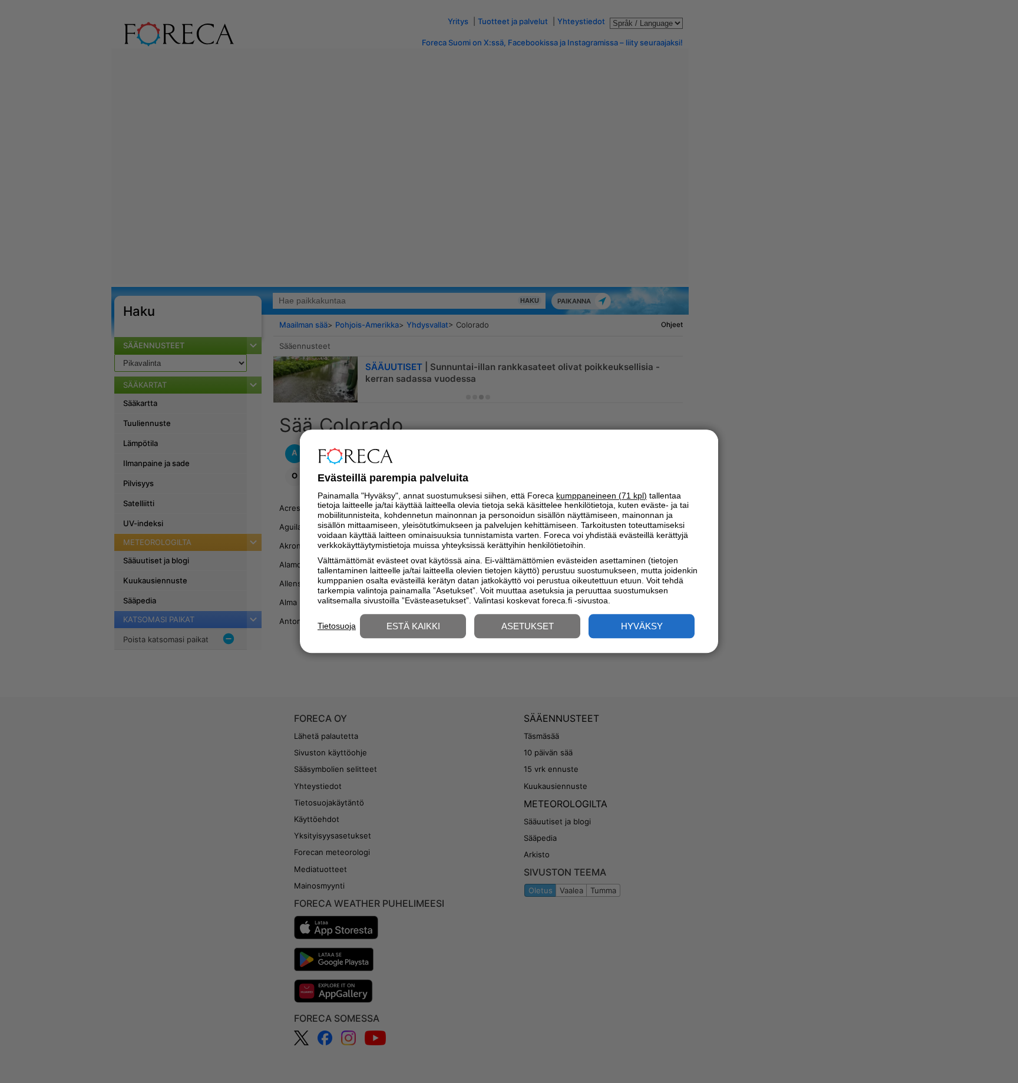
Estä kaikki (413, 627)
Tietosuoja (337, 625)
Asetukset (527, 627)
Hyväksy (642, 627)
